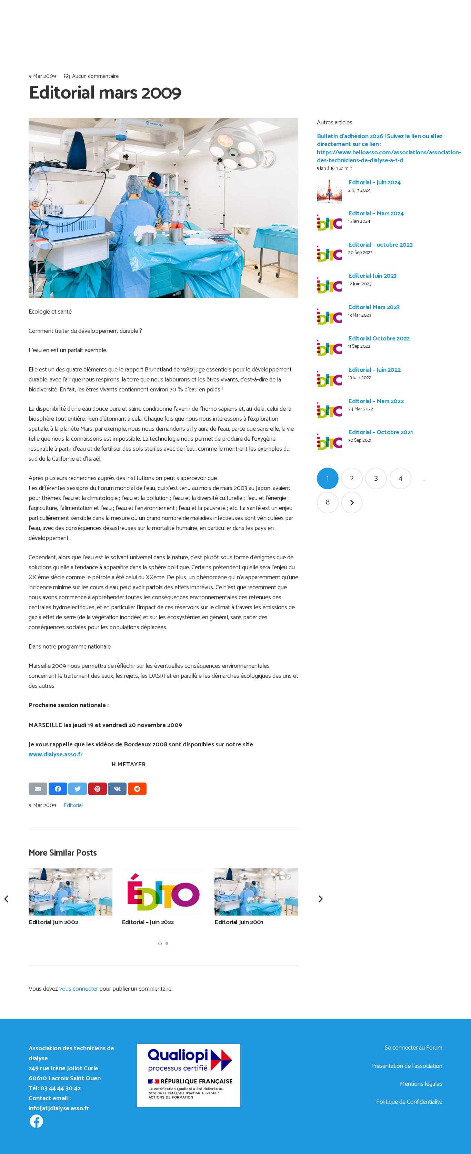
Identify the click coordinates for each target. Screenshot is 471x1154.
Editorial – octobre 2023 (380, 245)
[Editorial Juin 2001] (256, 891)
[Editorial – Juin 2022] (329, 378)
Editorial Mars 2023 (374, 308)
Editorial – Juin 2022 (374, 370)
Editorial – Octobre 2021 (380, 433)
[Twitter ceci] (77, 789)
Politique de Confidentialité (409, 1102)
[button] (160, 943)
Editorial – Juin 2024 (374, 183)
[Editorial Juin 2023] (329, 285)
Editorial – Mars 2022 (375, 401)
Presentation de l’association (406, 1066)
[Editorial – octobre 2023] (329, 253)
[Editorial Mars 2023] (329, 316)
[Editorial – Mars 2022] (329, 410)
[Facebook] (36, 1121)
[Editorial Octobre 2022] (329, 347)
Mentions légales (421, 1084)
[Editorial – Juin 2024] (329, 191)
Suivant (352, 503)
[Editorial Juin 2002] (70, 891)
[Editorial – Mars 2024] (329, 222)
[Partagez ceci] (58, 789)
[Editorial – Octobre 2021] (329, 441)
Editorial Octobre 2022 (379, 339)
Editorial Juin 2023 (372, 276)
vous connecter (78, 989)
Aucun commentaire (95, 76)
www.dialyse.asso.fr (56, 754)
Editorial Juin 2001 (238, 922)
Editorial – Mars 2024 (376, 213)
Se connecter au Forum (413, 1048)
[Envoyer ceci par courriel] (38, 789)
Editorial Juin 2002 (53, 922)
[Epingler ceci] (97, 789)
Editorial (73, 805)
